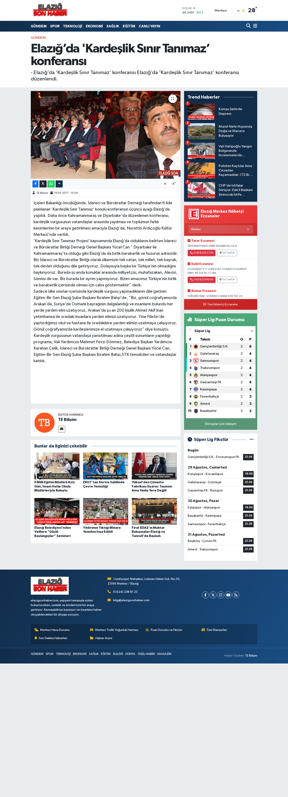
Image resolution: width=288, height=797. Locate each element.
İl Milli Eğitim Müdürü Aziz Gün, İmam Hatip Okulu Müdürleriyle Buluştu (54, 486)
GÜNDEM (39, 26)
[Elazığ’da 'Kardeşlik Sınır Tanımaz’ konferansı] (106, 135)
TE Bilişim (42, 193)
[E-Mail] (61, 429)
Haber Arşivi (104, 638)
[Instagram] (220, 594)
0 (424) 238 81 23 (125, 591)
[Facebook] (205, 594)
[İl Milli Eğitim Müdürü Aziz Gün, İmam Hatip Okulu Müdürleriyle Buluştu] (56, 466)
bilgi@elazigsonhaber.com (131, 600)
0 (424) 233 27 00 (203, 253)
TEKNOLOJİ (72, 26)
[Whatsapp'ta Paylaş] (51, 183)
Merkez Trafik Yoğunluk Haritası (116, 629)
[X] (213, 594)
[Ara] (249, 26)
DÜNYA (130, 653)
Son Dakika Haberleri (53, 638)
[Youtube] (228, 594)
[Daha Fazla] (59, 183)
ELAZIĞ (118, 653)
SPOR (54, 26)
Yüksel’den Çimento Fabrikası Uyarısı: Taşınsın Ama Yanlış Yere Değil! (152, 486)
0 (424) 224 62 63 (203, 279)
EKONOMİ (94, 26)
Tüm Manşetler (216, 629)
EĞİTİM (129, 26)
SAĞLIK (112, 26)
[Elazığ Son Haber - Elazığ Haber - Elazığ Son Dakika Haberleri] (50, 10)
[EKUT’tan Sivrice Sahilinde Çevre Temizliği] (105, 466)
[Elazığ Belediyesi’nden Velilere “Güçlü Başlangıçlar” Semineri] (56, 511)
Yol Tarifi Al (228, 253)
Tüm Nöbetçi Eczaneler (222, 304)
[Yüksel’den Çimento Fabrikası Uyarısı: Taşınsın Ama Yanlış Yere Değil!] (154, 466)
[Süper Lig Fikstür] (252, 439)
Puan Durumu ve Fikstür (166, 629)
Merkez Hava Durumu (55, 629)
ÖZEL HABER (146, 653)
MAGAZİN (164, 653)
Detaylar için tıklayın (220, 424)
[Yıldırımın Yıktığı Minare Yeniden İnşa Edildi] (105, 511)
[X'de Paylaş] (43, 183)
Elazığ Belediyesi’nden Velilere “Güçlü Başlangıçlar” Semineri (52, 531)
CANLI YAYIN (149, 26)
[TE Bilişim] (44, 422)
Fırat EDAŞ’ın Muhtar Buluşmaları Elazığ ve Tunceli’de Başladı (148, 531)
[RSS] (235, 594)
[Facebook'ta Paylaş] (35, 183)
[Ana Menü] (254, 26)
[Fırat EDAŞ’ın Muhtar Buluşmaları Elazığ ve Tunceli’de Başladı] (154, 511)
